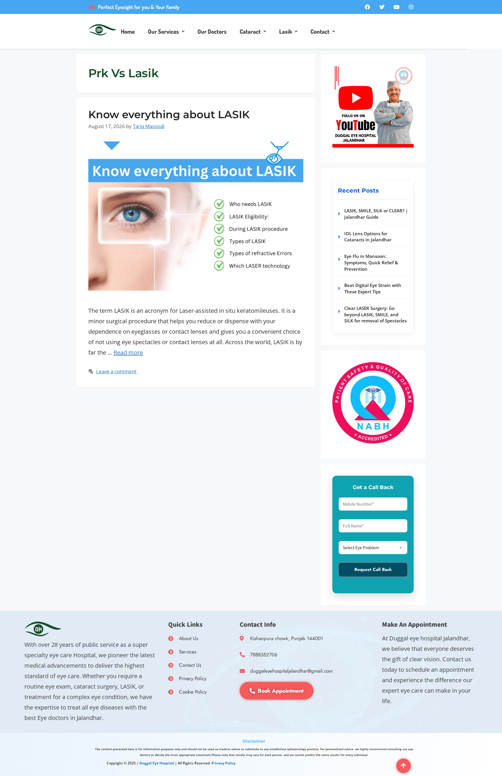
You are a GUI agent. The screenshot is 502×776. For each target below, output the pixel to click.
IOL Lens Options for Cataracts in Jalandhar (367, 237)
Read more (128, 352)
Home (128, 31)
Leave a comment (116, 371)
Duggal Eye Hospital (156, 763)
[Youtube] (396, 7)
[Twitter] (382, 7)
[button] (166, 31)
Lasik (285, 31)
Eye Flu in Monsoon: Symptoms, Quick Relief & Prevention (371, 262)
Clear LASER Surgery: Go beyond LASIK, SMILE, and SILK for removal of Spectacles (375, 314)
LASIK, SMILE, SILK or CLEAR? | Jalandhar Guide (376, 214)
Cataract (250, 31)
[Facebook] (367, 7)
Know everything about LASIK (169, 114)
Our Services (163, 31)
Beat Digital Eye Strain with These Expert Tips (372, 288)
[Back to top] (403, 766)
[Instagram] (411, 7)
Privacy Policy (223, 763)
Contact (320, 31)
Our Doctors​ (212, 31)
